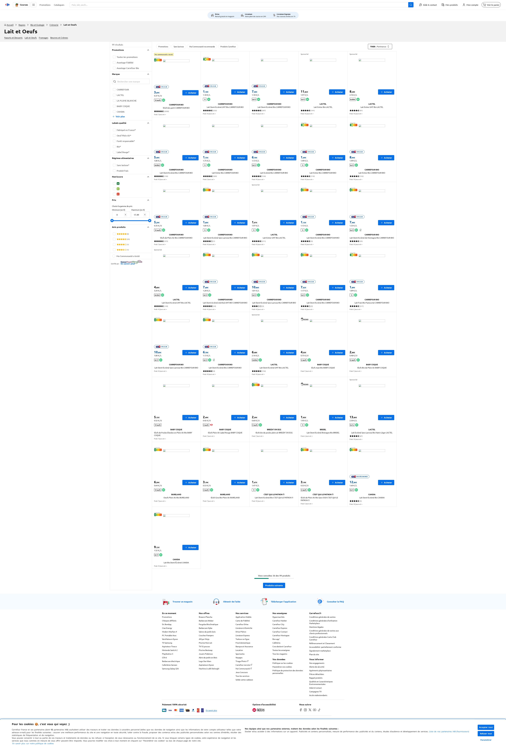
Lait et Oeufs (31, 37)
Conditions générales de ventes (322, 617)
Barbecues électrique (171, 661)
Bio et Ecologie (37, 24)
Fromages (43, 37)
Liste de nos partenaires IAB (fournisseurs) (449, 731)
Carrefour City (278, 624)
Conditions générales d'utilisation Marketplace (323, 621)
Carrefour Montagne (281, 635)
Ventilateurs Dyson (170, 639)
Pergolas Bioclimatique (208, 624)
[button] (33, 4)
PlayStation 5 (167, 654)
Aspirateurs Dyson (206, 665)
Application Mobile (243, 617)
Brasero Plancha (205, 617)
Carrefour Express (280, 628)
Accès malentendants (318, 695)
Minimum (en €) (118, 210)
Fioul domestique (243, 643)
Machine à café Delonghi (209, 668)
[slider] (112, 220)
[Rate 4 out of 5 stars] (124, 234)
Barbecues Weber (206, 620)
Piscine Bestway (205, 650)
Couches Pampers (206, 635)
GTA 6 (164, 657)
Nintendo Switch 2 (169, 650)
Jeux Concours (242, 672)
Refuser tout (486, 733)
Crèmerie (54, 24)
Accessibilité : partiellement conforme (325, 647)
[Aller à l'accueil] (7, 4)
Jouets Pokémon (206, 654)
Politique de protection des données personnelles (288, 671)
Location (239, 650)
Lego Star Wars (205, 661)
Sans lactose (179, 46)
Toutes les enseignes (281, 650)
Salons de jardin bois (207, 631)
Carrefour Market (280, 620)
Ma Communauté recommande (202, 46)
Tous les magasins (280, 654)
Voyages (239, 657)
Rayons (22, 24)
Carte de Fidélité (243, 620)
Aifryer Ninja (204, 639)
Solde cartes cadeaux (244, 679)
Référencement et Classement (322, 643)
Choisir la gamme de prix (122, 206)
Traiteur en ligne (242, 639)
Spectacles (240, 654)
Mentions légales (316, 627)
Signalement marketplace (320, 650)
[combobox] (241, 4)
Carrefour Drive (242, 624)
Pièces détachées (316, 674)
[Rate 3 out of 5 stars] (122, 234)
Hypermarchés (278, 617)
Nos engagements (316, 663)
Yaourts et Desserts (13, 37)
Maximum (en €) (138, 210)
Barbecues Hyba (205, 628)
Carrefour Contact (280, 631)
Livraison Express (243, 635)
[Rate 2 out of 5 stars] (120, 234)
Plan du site (314, 654)
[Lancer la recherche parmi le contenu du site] (410, 4)
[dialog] (253, 733)
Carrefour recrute (243, 665)
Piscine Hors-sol (205, 643)
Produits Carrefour (228, 46)
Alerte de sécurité (316, 667)
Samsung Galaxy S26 (170, 668)
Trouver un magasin (182, 601)
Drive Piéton (241, 631)
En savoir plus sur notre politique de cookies (33, 743)
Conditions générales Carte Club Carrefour (322, 638)
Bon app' (276, 639)
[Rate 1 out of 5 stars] (118, 234)
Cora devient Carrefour (282, 646)
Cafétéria (276, 643)
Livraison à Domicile (244, 628)
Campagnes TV (315, 691)
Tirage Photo (241, 661)
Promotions (163, 46)
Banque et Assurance (244, 646)
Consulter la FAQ (335, 601)
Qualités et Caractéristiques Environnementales (321, 682)
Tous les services (242, 676)
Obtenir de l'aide (231, 601)
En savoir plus (211, 710)
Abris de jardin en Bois (208, 657)
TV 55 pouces (204, 646)
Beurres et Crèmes (59, 37)
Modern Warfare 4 (169, 631)
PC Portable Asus (169, 635)
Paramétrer (486, 740)
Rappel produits (315, 678)
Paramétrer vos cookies (282, 667)
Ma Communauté (243, 668)
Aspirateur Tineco (169, 646)
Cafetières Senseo (169, 665)
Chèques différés (169, 620)
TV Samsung (167, 643)
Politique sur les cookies (283, 663)
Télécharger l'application (283, 601)
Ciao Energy (167, 628)
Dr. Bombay (166, 624)
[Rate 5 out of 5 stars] (126, 234)
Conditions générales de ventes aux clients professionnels (324, 631)
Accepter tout (486, 727)
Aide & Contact (315, 688)
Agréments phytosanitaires (320, 670)
